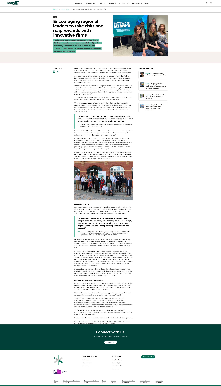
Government (87, 363)
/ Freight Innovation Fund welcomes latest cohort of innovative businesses (154, 107)
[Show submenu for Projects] (106, 3)
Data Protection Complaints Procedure (71, 381)
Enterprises (86, 360)
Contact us (110, 342)
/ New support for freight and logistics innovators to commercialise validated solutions (155, 85)
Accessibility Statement (159, 381)
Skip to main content (8, 2)
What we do (90, 3)
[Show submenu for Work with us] (120, 3)
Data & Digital (116, 363)
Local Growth (116, 366)
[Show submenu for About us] (83, 3)
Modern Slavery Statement (145, 381)
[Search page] (207, 3)
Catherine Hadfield (110, 88)
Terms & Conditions (114, 381)
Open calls (126, 3)
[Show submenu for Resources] (141, 3)
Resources (136, 3)
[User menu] (211, 3)
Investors (86, 366)
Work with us (113, 3)
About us (78, 3)
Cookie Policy (104, 381)
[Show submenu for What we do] (96, 3)
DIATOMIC (119, 318)
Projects (102, 3)
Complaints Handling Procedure (128, 381)
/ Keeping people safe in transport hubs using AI (155, 74)
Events (146, 3)
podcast (107, 207)
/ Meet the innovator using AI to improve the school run (155, 96)
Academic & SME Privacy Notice (91, 381)
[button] (54, 72)
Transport (115, 369)
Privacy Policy (56, 381)
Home (55, 9)
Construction (116, 360)
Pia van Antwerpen (80, 251)
